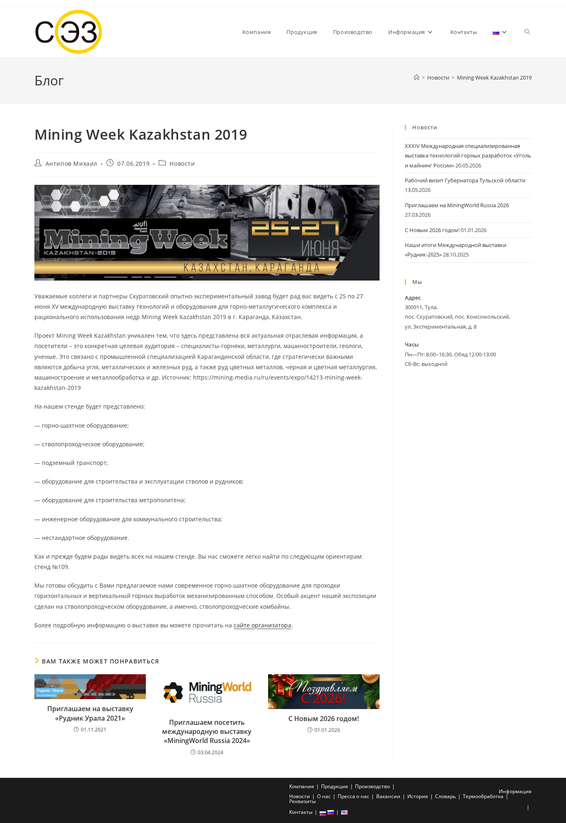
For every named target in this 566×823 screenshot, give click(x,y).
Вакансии (388, 796)
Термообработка (483, 796)
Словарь (445, 796)
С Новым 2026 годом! (323, 718)
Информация (515, 791)
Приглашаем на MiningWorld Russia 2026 (457, 205)
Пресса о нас (353, 796)
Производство (372, 786)
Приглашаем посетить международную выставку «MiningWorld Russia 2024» (207, 732)
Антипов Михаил (71, 163)
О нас (324, 796)
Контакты (300, 812)
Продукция (334, 786)
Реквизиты (302, 801)
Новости (182, 163)
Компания (301, 786)
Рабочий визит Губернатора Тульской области (465, 180)
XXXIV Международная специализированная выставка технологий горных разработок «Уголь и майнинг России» (468, 155)
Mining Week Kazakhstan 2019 (494, 77)
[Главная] (416, 77)
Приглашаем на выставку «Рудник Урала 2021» (90, 713)
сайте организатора (262, 625)
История (417, 796)
